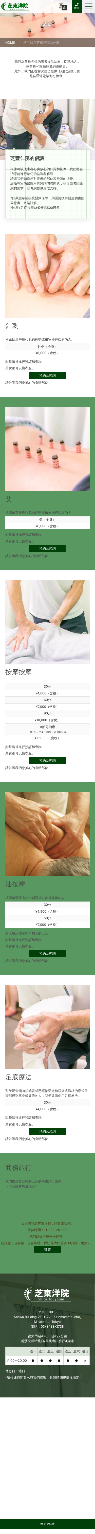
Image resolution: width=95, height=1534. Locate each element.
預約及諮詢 (47, 375)
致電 (47, 1250)
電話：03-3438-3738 (47, 1326)
